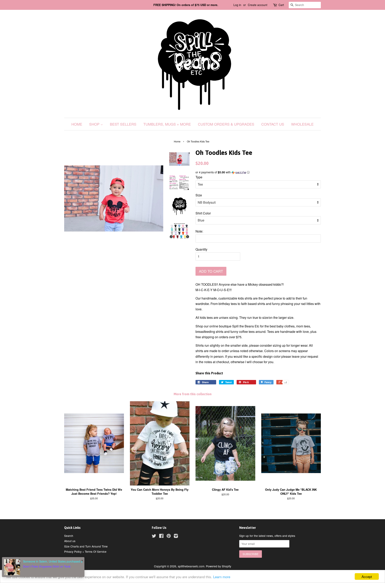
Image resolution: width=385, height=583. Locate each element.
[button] (258, 172)
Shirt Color (203, 213)
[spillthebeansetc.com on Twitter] (154, 536)
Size (199, 195)
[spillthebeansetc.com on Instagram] (176, 536)
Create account (257, 5)
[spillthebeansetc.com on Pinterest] (168, 536)
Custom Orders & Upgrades (226, 124)
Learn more (221, 576)
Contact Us (272, 124)
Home (76, 124)
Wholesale (302, 124)
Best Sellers (123, 124)
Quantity (201, 249)
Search (68, 536)
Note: (199, 231)
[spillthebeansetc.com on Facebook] (161, 536)
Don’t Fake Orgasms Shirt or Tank (47, 566)
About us (69, 541)
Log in (237, 5)
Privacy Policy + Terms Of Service (85, 551)
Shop (94, 124)
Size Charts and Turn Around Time (86, 546)
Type (199, 177)
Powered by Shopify (218, 566)
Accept (367, 576)
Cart (281, 5)
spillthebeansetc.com (191, 566)
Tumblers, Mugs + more (167, 124)
